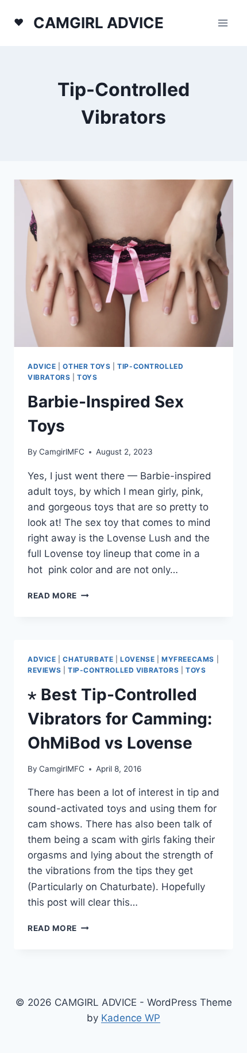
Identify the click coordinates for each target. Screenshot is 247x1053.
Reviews (44, 670)
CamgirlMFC (61, 451)
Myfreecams (187, 659)
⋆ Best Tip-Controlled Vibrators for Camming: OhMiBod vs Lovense (120, 719)
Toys (87, 377)
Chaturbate (88, 659)
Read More (58, 595)
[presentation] (123, 263)
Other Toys (86, 366)
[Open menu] (222, 23)
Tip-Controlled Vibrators (123, 670)
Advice (42, 366)
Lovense (137, 659)
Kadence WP (130, 1018)
